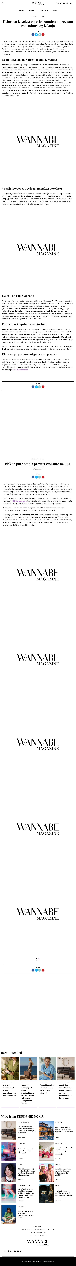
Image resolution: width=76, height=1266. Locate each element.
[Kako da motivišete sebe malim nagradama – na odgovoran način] (10, 1068)
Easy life (44, 10)
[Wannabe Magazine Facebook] (61, 3)
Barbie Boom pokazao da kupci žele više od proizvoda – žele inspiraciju (64, 1151)
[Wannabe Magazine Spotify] (67, 3)
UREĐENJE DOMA (38, 16)
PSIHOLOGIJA (7, 1082)
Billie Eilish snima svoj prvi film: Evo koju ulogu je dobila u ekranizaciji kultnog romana (26, 1172)
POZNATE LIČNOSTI (24, 1185)
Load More (38, 1042)
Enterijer (58, 1122)
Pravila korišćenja (38, 1235)
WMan (54, 10)
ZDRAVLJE (43, 1082)
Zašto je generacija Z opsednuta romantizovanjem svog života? (26, 1214)
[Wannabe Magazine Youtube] (64, 3)
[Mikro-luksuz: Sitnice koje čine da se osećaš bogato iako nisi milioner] (46, 1130)
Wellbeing (22, 1206)
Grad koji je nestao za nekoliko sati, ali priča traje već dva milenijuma (63, 1193)
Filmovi (20, 1164)
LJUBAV (24, 1082)
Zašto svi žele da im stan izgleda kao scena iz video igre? (26, 1151)
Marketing (38, 1227)
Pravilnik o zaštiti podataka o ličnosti (38, 1230)
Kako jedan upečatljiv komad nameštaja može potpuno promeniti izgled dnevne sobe (26, 1130)
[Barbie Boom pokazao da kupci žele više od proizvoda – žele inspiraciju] (46, 1151)
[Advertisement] (16, 440)
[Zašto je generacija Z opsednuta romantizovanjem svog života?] (8, 1214)
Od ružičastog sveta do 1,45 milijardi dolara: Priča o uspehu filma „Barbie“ (63, 1172)
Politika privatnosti (38, 1233)
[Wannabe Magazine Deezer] (71, 3)
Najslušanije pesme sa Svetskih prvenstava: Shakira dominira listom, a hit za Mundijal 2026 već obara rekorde (26, 1193)
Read (21, 10)
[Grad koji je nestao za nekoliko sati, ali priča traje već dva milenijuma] (46, 1193)
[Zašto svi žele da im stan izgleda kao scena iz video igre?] (8, 1151)
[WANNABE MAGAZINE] (38, 1245)
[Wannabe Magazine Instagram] (58, 3)
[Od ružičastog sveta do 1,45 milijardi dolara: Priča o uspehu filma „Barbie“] (46, 1172)
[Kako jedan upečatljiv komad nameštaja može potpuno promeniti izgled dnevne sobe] (66, 1068)
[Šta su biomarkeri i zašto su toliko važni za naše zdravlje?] (47, 1068)
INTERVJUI (30, 10)
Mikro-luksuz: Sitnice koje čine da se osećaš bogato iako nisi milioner (64, 1130)
